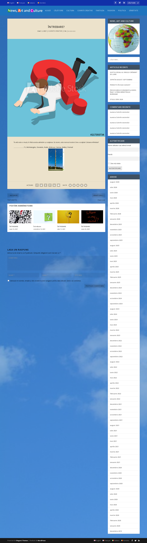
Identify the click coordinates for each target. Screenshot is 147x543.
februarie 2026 (115, 214)
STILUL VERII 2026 (116, 99)
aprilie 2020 (114, 510)
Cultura (70, 11)
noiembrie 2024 (115, 293)
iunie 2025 (114, 256)
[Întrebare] (44, 216)
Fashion (111, 11)
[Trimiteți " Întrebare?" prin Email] (58, 185)
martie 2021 (114, 452)
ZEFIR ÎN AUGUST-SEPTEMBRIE (121, 80)
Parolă (110, 154)
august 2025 (114, 245)
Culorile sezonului (122, 112)
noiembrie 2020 (115, 473)
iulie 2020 (113, 494)
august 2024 (114, 309)
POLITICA (122, 11)
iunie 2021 (114, 436)
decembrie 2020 (116, 468)
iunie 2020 (114, 499)
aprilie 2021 (114, 446)
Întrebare (37, 226)
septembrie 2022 (116, 357)
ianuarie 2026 (115, 219)
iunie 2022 (114, 372)
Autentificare (115, 168)
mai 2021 (113, 441)
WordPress (42, 540)
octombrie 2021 (116, 415)
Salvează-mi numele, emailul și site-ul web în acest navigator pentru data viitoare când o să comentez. (45, 281)
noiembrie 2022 (115, 346)
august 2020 (114, 489)
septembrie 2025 (116, 240)
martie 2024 (114, 330)
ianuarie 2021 (115, 462)
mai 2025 (113, 261)
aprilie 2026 (114, 203)
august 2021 (114, 425)
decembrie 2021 (116, 404)
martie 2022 (114, 388)
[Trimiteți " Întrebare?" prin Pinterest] (50, 185)
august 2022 (114, 362)
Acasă (48, 11)
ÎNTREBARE (13, 226)
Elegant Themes (22, 540)
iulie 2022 (113, 367)
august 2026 (114, 182)
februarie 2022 (115, 394)
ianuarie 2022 (115, 399)
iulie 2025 (113, 251)
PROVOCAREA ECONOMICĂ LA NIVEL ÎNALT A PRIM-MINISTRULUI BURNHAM (123, 92)
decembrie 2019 (116, 531)
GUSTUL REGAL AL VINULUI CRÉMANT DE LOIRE (123, 73)
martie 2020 (114, 515)
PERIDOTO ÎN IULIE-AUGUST (120, 85)
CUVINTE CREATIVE (85, 11)
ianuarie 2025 (115, 282)
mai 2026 (113, 198)
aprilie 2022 (114, 383)
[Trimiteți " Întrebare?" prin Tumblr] (45, 185)
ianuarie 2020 (115, 526)
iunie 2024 (114, 320)
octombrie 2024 (116, 298)
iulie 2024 (113, 314)
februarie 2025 (115, 277)
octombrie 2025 (116, 235)
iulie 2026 (113, 187)
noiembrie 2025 (115, 230)
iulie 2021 (113, 431)
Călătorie (58, 11)
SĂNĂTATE (133, 11)
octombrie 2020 (116, 478)
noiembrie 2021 (115, 409)
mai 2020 (113, 505)
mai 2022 (113, 378)
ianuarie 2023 (115, 335)
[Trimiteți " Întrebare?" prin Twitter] (41, 185)
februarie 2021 (115, 457)
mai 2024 (113, 325)
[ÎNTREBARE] (20, 216)
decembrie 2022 (116, 341)
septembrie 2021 (116, 420)
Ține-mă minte (115, 163)
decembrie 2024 (116, 288)
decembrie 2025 (116, 224)
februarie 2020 (115, 520)
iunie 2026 (114, 193)
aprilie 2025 (114, 267)
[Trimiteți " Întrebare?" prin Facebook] (37, 185)
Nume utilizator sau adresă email (119, 145)
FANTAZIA (100, 11)
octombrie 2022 (116, 351)
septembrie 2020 (116, 483)
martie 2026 (114, 208)
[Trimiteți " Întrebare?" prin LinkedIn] (54, 185)
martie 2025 (114, 272)
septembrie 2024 (116, 304)
